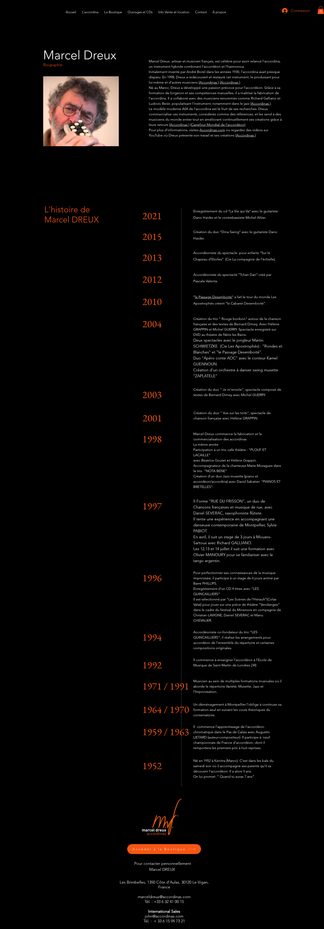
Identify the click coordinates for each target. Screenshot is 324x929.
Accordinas (208, 82)
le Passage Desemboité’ (214, 297)
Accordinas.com (212, 130)
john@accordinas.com (164, 916)
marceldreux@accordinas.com (164, 896)
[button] (173, 10)
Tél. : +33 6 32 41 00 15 (164, 901)
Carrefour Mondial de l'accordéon (217, 125)
